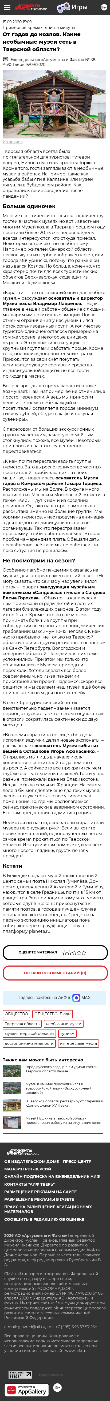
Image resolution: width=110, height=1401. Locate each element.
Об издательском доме (31, 1161)
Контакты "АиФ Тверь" (29, 1184)
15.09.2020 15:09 (17, 22)
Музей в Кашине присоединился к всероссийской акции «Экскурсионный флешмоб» (59, 1088)
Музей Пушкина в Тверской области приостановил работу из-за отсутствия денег (63, 1120)
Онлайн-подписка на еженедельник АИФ (52, 1176)
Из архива (13, 142)
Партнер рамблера (50, 1375)
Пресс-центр (77, 1161)
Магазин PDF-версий (27, 1169)
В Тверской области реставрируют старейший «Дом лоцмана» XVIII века (64, 1103)
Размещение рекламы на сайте (40, 1191)
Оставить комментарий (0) (55, 973)
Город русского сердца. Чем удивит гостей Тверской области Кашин (61, 1069)
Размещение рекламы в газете (39, 1199)
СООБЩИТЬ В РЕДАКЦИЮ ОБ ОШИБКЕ (44, 1219)
